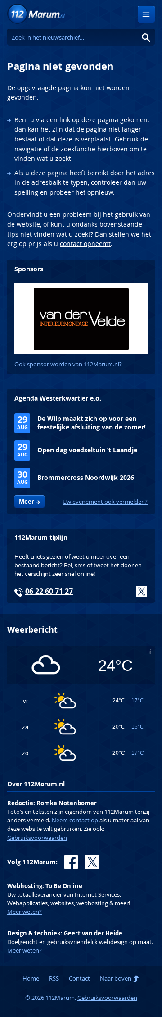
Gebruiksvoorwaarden (37, 838)
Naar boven (115, 978)
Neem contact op (75, 820)
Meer (26, 501)
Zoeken (146, 37)
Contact (79, 978)
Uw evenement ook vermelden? (105, 502)
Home (30, 978)
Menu (146, 14)
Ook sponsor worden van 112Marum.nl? (68, 364)
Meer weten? (24, 912)
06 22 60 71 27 (49, 591)
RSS (54, 978)
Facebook (71, 862)
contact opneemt (85, 243)
